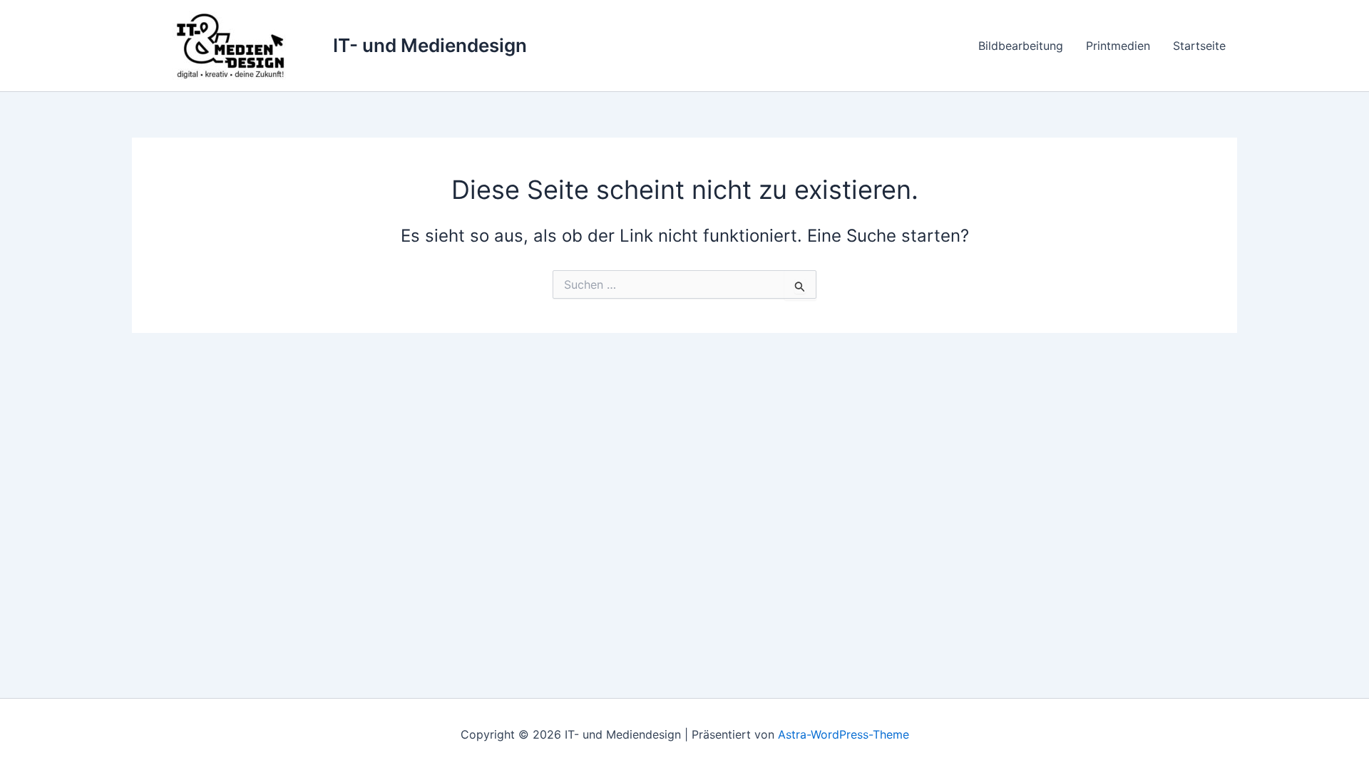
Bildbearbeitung (1020, 45)
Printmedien (1118, 45)
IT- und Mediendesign (430, 45)
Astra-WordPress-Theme (843, 734)
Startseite (1199, 45)
